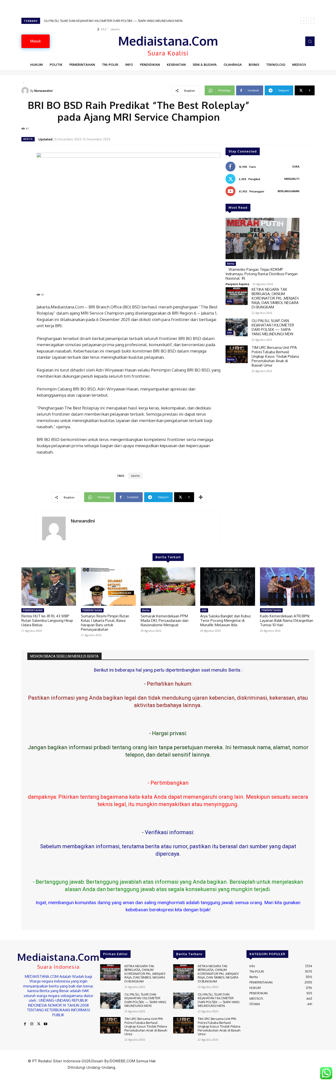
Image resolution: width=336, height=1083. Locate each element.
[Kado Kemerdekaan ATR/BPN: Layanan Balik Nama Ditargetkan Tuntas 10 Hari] (287, 586)
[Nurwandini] (25, 90)
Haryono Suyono (237, 284)
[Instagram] (31, 1024)
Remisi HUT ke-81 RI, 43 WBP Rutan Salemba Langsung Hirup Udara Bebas (47, 620)
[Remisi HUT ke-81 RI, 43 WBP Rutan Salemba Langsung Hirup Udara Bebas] (48, 586)
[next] (311, 21)
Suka (295, 166)
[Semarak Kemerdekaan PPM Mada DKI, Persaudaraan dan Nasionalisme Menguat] (168, 586)
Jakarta (135, 475)
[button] (310, 41)
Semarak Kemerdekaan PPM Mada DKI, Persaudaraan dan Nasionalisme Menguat (164, 620)
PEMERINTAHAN (33, 610)
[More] (201, 497)
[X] (38, 1024)
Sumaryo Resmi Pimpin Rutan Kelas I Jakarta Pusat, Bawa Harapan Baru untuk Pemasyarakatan (105, 623)
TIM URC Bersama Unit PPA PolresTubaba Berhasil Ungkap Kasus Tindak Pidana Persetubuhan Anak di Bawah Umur (128, 21)
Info (229, 301)
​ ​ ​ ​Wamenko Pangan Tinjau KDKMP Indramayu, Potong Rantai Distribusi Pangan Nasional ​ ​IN (262, 274)
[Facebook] (24, 1024)
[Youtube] (45, 1024)
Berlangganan (288, 191)
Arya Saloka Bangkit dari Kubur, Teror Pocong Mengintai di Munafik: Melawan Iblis (225, 620)
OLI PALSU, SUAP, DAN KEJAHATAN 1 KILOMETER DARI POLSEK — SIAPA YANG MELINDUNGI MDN (273, 327)
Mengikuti (291, 179)
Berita (28, 139)
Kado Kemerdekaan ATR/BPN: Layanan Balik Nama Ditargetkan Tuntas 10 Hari (286, 620)
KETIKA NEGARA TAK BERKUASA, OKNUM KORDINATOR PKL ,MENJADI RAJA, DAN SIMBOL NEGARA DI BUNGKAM (275, 298)
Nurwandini (43, 91)
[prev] (304, 21)
